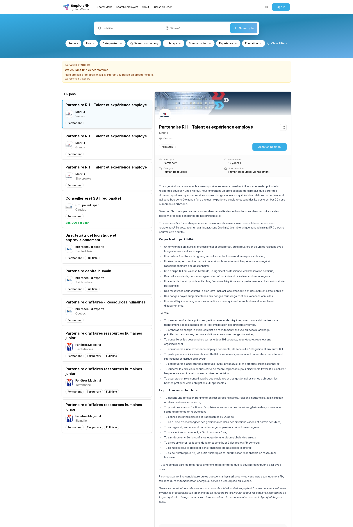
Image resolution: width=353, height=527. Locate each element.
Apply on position (269, 146)
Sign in (281, 6)
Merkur (163, 133)
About (145, 6)
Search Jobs (104, 6)
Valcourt (168, 138)
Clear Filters (279, 43)
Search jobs (246, 28)
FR (266, 7)
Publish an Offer (162, 6)
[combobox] (196, 28)
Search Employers (127, 6)
